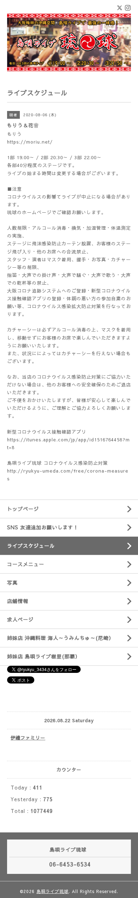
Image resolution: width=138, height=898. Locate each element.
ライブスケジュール (31, 545)
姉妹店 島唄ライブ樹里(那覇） (43, 656)
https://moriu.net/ (30, 142)
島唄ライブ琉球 (52, 891)
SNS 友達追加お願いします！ (43, 527)
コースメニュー (25, 564)
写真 (12, 582)
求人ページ (20, 619)
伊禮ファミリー (28, 738)
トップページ (23, 508)
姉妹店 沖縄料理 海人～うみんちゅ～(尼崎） (60, 637)
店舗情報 (17, 600)
